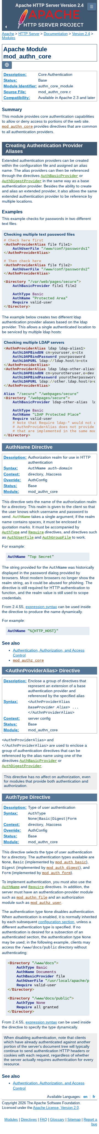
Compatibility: (17, 97)
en (85, 1097)
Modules (8, 38)
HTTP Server (28, 34)
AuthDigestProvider (22, 181)
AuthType (11, 532)
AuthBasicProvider (59, 176)
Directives (29, 1119)
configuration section (56, 922)
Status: (10, 80)
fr (94, 1097)
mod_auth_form (56, 873)
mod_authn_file (31, 897)
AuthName (11, 887)
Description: (15, 74)
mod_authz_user (46, 903)
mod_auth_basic (70, 862)
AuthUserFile (20, 537)
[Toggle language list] (7, 65)
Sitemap (74, 1119)
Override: (12, 480)
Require (36, 532)
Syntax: (11, 468)
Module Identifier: (20, 86)
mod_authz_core (28, 660)
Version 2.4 (81, 34)
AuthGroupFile (56, 537)
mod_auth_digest (62, 868)
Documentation (56, 34)
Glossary (57, 1119)
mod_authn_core (17, 126)
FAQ (43, 1119)
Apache (8, 34)
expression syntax (41, 606)
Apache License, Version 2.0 (56, 1108)
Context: (12, 474)
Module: (11, 491)
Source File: (15, 92)
